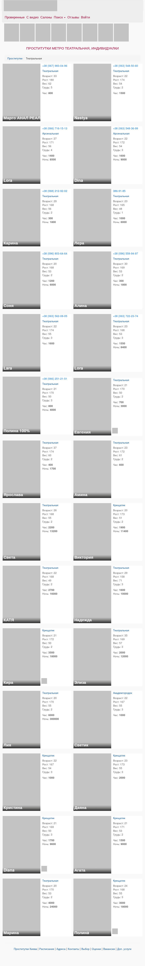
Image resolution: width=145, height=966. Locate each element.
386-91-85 (119, 191)
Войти (85, 17)
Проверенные (15, 17)
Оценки (96, 949)
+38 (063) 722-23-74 (125, 316)
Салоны (46, 17)
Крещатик (119, 505)
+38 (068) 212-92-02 (54, 191)
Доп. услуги (124, 949)
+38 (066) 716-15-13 (54, 128)
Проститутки (14, 58)
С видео (32, 17)
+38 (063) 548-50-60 (125, 66)
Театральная (50, 71)
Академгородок (122, 693)
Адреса (61, 949)
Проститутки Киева (25, 949)
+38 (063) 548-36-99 (125, 128)
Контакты (73, 949)
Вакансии (109, 949)
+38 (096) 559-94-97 (125, 253)
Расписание (46, 949)
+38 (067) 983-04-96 (54, 66)
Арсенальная (50, 133)
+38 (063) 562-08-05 (54, 316)
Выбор (85, 949)
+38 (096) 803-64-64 (54, 253)
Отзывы (73, 17)
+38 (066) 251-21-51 (54, 378)
